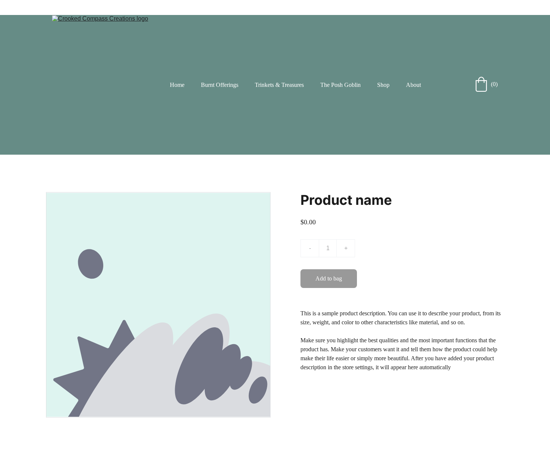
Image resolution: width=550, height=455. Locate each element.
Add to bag (328, 278)
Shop (383, 85)
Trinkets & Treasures (279, 85)
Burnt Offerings (219, 85)
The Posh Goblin (340, 85)
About (413, 85)
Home (177, 85)
